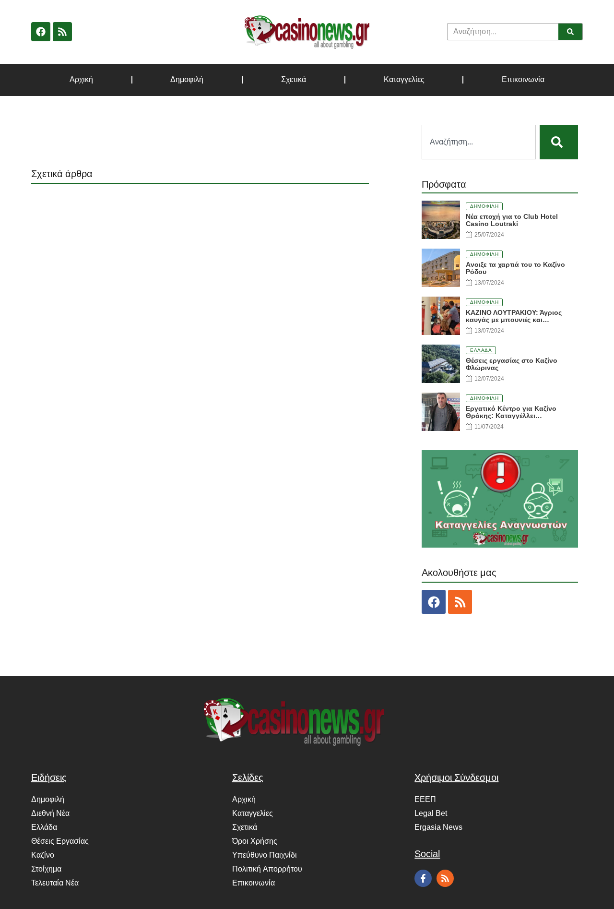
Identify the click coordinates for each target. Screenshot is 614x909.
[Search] (570, 32)
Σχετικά (293, 79)
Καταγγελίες (404, 79)
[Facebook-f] (423, 878)
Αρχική (81, 79)
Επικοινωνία (523, 79)
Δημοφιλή (186, 79)
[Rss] (62, 31)
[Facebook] (40, 31)
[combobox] (479, 142)
